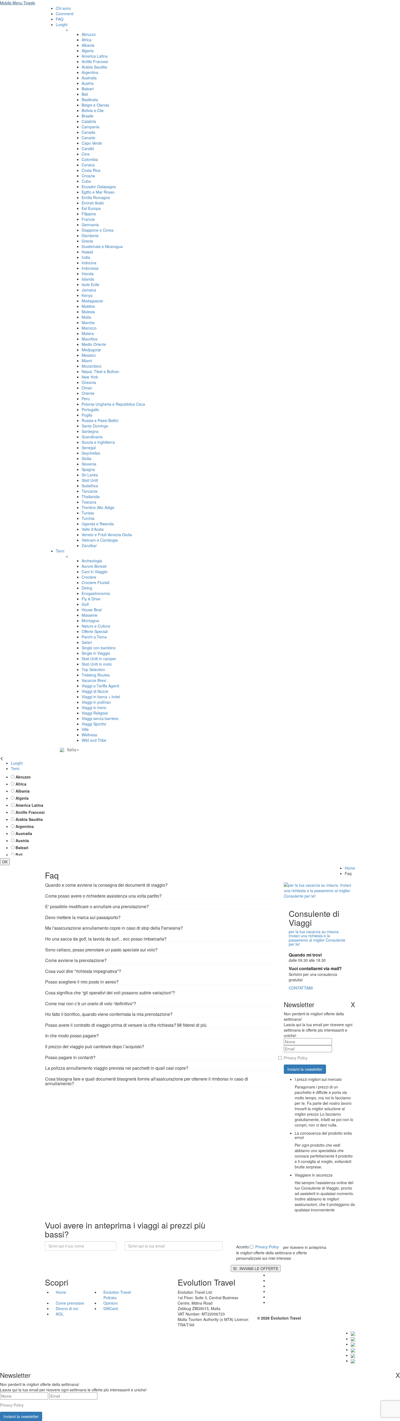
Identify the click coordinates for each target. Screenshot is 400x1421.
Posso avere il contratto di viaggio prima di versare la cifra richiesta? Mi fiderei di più (126, 1025)
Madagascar (92, 300)
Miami (87, 360)
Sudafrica (90, 485)
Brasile (87, 116)
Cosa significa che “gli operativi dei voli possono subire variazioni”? (110, 992)
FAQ (59, 19)
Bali (85, 94)
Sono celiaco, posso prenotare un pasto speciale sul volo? (101, 950)
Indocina (89, 262)
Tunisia (88, 513)
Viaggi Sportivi (94, 724)
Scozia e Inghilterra (98, 442)
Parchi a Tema (94, 637)
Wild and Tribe (94, 740)
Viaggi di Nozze (95, 691)
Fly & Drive (91, 598)
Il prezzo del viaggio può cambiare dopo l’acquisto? (94, 1046)
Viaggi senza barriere (100, 718)
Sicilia (86, 458)
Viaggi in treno (94, 707)
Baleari (88, 88)
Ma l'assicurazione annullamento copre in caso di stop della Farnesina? (114, 928)
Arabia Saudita (94, 67)
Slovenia (89, 464)
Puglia (87, 415)
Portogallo (90, 409)
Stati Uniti (90, 480)
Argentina (90, 72)
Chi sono (63, 8)
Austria (88, 83)
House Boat (92, 609)
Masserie (89, 615)
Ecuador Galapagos (99, 186)
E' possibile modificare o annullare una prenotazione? (97, 906)
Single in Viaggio (96, 653)
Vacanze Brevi (94, 680)
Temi (60, 551)
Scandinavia (92, 436)
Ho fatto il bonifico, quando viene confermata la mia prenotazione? (109, 1014)
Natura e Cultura (96, 626)
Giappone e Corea (97, 230)
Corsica (88, 164)
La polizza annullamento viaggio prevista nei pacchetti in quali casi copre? (116, 1068)
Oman (87, 387)
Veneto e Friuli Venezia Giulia (107, 534)
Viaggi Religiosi (95, 713)
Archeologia (92, 560)
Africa (86, 39)
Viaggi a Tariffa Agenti (100, 685)
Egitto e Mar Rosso (98, 192)
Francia (88, 219)
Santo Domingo (95, 426)
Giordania (90, 235)
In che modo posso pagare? (72, 1035)
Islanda (88, 279)
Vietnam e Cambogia (100, 540)
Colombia (90, 159)
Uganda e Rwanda (98, 523)
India (86, 257)
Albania (88, 45)
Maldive (88, 306)
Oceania (89, 382)
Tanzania (89, 491)
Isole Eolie (90, 284)
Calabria (89, 121)
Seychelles (91, 453)
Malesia (88, 311)
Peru (86, 398)
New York (90, 377)
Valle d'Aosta (93, 529)
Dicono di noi (67, 1308)
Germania (90, 224)
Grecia (87, 241)
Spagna (88, 469)
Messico (89, 355)
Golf (85, 604)
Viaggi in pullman (96, 702)
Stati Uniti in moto (97, 664)
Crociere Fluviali (95, 582)
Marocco (89, 328)
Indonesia (90, 268)
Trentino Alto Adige (98, 507)
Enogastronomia (96, 593)
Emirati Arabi (93, 203)
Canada (88, 132)
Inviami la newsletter (304, 1069)
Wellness (89, 734)
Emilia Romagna (96, 197)
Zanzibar (89, 545)
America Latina (94, 56)
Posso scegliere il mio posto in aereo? (82, 982)
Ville (85, 729)
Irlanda (88, 273)
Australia (89, 77)
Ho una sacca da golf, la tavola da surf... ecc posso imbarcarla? (106, 939)
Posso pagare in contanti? (70, 1057)
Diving (87, 588)
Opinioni (110, 1303)
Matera (88, 333)
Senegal (89, 447)
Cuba (86, 181)
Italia (71, 749)
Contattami (301, 988)
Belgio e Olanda (95, 105)
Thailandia (91, 496)
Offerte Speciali (95, 631)
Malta (86, 317)
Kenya (87, 295)
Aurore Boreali (94, 566)
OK (5, 861)
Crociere (89, 577)
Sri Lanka (90, 474)
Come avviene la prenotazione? (76, 960)
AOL (60, 1314)
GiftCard (110, 1308)
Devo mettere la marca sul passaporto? (83, 917)
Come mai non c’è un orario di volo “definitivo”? (90, 1003)
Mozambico (91, 366)
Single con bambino (99, 647)
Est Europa (91, 208)
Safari (87, 642)
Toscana (89, 502)
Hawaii (87, 252)
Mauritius (89, 339)
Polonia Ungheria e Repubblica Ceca (113, 404)
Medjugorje (91, 349)
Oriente (88, 393)
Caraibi (88, 148)
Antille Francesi (95, 61)
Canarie (88, 137)
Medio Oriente (94, 344)
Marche (88, 322)
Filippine (89, 213)
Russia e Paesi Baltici (100, 420)
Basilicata (90, 99)
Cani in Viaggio (94, 571)
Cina (86, 154)
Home (350, 868)
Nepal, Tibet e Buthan (100, 371)
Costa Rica (91, 170)
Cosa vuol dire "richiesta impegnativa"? (83, 971)
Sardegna (90, 431)
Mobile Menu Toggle (17, 2)
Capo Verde (92, 143)
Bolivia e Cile (93, 110)
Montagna (90, 620)
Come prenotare (70, 1303)
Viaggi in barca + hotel (101, 696)
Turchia (88, 518)
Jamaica (89, 290)
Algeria (88, 50)
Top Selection (93, 669)
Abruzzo (89, 34)
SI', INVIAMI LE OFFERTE (255, 1268)
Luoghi (61, 24)
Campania (90, 126)
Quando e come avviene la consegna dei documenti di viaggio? (106, 885)
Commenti (64, 13)
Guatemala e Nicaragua (102, 246)
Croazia (88, 175)
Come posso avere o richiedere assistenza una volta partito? (103, 896)
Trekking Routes (96, 675)
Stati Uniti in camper (99, 658)
